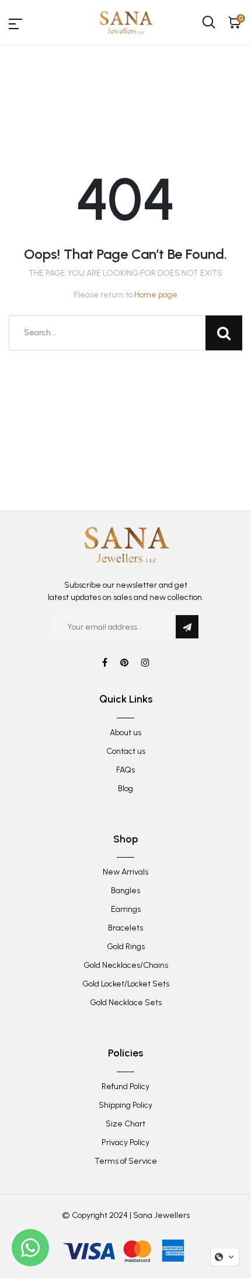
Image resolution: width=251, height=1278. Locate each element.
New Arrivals (125, 872)
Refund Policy (125, 1086)
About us (125, 733)
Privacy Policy (125, 1142)
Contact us (125, 751)
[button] (224, 1257)
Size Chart (125, 1124)
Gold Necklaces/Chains (125, 965)
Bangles (125, 891)
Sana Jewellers (161, 1215)
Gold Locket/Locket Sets (125, 984)
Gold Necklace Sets (126, 1002)
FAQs (125, 770)
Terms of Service (126, 1161)
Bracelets (125, 928)
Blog (125, 789)
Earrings (126, 909)
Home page (155, 295)
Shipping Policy (125, 1105)
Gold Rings (126, 947)
